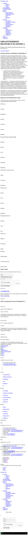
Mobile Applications (10, 13)
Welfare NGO (9, 33)
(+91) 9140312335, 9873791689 (10, 429)
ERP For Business (9, 24)
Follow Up (5, 38)
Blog (4, 36)
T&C (4, 468)
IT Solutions (8, 20)
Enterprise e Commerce (10, 22)
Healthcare (8, 34)
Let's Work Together (5, 50)
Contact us (5, 37)
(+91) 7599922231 (11, 434)
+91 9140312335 (5, 291)
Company (5, 3)
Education (8, 31)
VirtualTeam (8, 15)
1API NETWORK (7, 9)
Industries (5, 27)
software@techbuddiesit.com (9, 363)
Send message (6, 527)
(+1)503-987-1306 (7, 452)
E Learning (8, 23)
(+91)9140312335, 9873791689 (9, 365)
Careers (7, 6)
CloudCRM (8, 25)
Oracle (4, 10)
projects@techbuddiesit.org (16, 431)
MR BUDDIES (6, 8)
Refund (4, 467)
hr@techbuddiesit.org (10, 433)
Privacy (4, 470)
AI (6, 18)
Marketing (8, 17)
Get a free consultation (5, 285)
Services (5, 11)
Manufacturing (9, 30)
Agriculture (8, 32)
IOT (6, 16)
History (7, 5)
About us (8, 4)
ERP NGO (8, 26)
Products (5, 19)
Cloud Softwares (9, 12)
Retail (7, 29)
